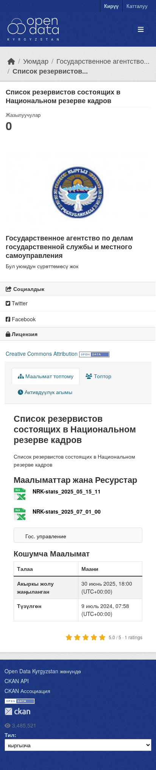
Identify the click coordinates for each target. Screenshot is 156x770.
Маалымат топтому (48, 376)
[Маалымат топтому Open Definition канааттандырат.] (94, 353)
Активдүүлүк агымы (47, 392)
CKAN (17, 711)
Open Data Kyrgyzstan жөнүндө (43, 671)
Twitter (19, 303)
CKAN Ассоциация (27, 691)
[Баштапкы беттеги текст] (11, 61)
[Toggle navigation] (140, 29)
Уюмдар (35, 61)
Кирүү (111, 5)
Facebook (23, 319)
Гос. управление (45, 536)
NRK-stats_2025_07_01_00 (67, 511)
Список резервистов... (50, 70)
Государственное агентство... (103, 61)
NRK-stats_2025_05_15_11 (67, 491)
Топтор (101, 376)
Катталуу (137, 5)
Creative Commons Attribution (42, 353)
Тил (9, 735)
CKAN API (17, 681)
